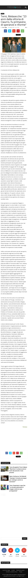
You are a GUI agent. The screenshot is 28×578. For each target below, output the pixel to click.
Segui (10, 548)
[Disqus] (14, 517)
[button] (26, 7)
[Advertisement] (14, 3)
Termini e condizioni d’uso (12, 571)
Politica (2, 13)
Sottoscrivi (24, 548)
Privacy (20, 571)
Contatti (13, 570)
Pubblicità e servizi (20, 570)
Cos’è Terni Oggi (6, 570)
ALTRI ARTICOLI (5, 463)
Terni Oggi (4, 27)
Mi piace (4, 548)
